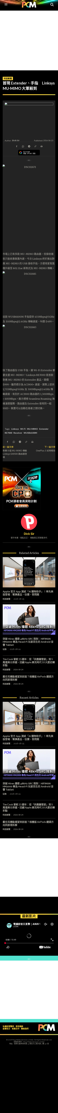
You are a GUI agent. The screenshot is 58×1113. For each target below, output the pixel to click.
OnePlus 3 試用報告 (45, 450)
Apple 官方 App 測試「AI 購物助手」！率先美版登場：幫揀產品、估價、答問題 (28, 593)
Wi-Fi (23, 429)
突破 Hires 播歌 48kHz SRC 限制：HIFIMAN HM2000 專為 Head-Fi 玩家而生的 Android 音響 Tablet (28, 641)
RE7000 (8, 432)
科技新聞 (8, 78)
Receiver (17, 432)
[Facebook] (16, 146)
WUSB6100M (30, 432)
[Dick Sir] (29, 522)
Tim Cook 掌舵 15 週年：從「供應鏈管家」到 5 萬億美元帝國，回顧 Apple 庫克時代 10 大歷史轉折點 (29, 662)
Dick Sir (15, 140)
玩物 (4, 649)
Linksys (15, 429)
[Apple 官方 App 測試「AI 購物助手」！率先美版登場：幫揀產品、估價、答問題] (29, 572)
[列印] (41, 146)
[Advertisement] (29, 40)
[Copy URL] (35, 146)
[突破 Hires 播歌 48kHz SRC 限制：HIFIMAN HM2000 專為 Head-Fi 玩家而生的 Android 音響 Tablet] (29, 619)
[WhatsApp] (22, 146)
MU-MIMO (32, 429)
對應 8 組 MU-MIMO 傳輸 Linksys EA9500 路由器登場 (16, 454)
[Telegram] (29, 146)
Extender (44, 429)
